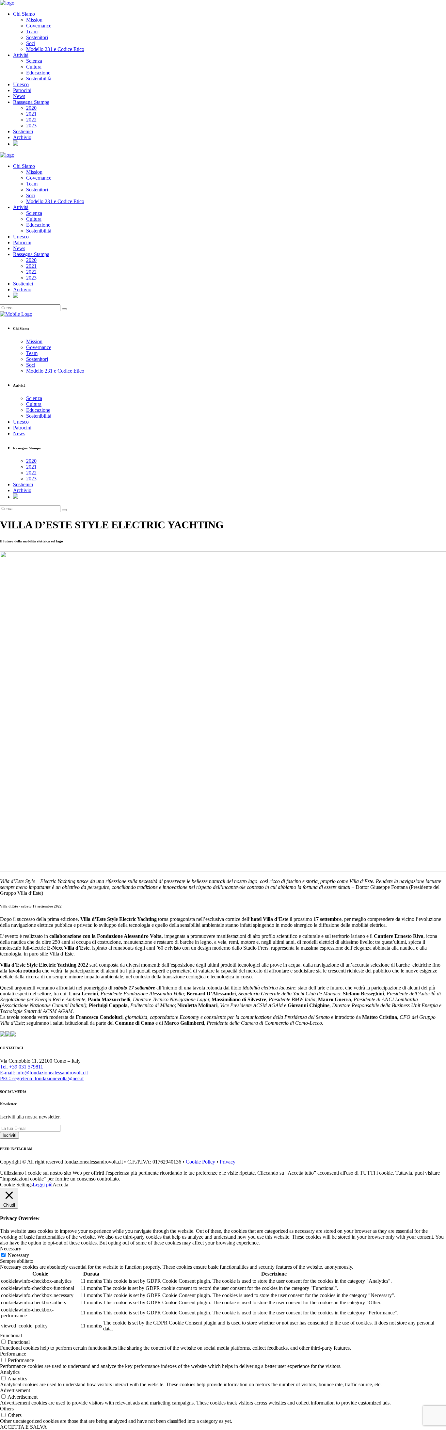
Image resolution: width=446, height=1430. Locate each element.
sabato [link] (120, 987)
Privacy (227, 1162)
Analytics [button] (10, 1372)
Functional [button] (11, 1335)
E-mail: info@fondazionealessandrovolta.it (44, 1072)
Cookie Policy (200, 1162)
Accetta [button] (60, 1184)
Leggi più (43, 1184)
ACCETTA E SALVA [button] (23, 1427)
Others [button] (7, 1408)
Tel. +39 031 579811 (21, 1066)
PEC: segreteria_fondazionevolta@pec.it (42, 1078)
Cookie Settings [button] (16, 1184)
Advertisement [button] (15, 1390)
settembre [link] (145, 987)
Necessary (18, 1255)
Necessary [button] (10, 1248)
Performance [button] (13, 1354)
